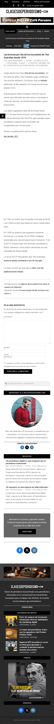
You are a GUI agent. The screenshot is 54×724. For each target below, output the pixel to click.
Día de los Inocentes (34, 73)
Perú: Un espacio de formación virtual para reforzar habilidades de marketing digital (33, 619)
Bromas (42, 63)
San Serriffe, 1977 (11, 136)
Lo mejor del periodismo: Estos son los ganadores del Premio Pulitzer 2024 (33, 632)
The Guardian (41, 66)
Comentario (7, 318)
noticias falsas (27, 66)
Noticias (33, 637)
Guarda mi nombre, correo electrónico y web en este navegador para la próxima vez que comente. (24, 364)
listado (44, 80)
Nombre (7, 349)
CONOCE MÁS (27, 607)
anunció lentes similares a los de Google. (23, 260)
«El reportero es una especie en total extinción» (27, 487)
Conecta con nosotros (27, 443)
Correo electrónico (7, 357)
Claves (22, 63)
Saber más (27, 532)
